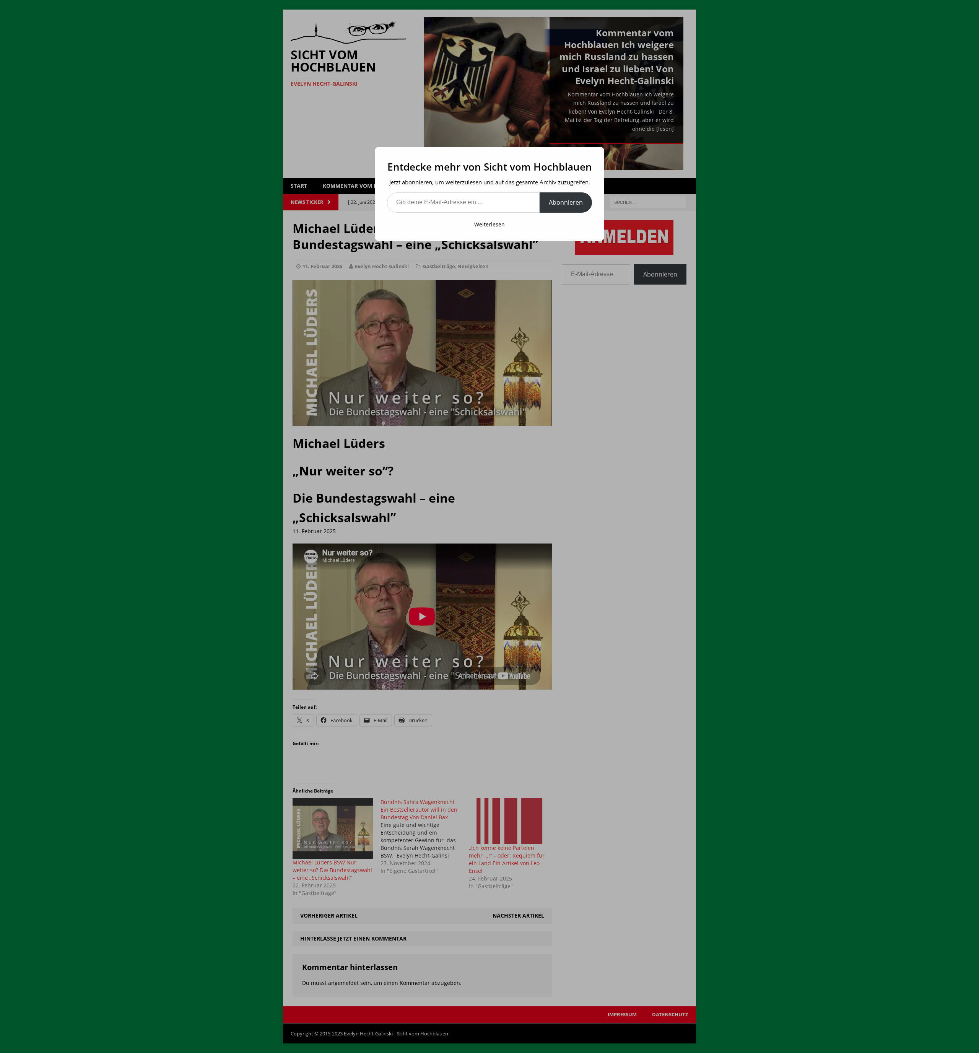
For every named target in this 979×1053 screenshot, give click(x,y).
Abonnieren (566, 202)
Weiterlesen (489, 224)
